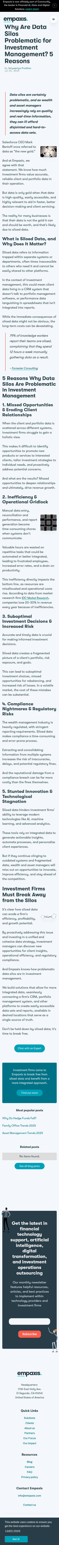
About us (29, 1428)
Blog (29, 1461)
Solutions (29, 1418)
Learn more (32, 9)
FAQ (29, 1472)
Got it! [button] (16, 1539)
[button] (53, 19)
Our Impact (29, 1443)
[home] (15, 19)
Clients (29, 1423)
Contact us (29, 1504)
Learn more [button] (12, 1530)
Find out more (29, 1092)
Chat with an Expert (29, 1048)
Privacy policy (29, 1477)
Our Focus (29, 1438)
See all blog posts (30, 1166)
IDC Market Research (35, 598)
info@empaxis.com (29, 1495)
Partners (29, 1433)
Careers (29, 1467)
